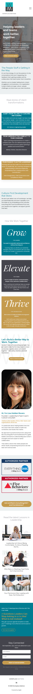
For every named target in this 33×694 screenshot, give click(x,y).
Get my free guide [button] (8, 630)
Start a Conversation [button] (10, 56)
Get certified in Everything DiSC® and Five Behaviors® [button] (16, 504)
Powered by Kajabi (16, 690)
